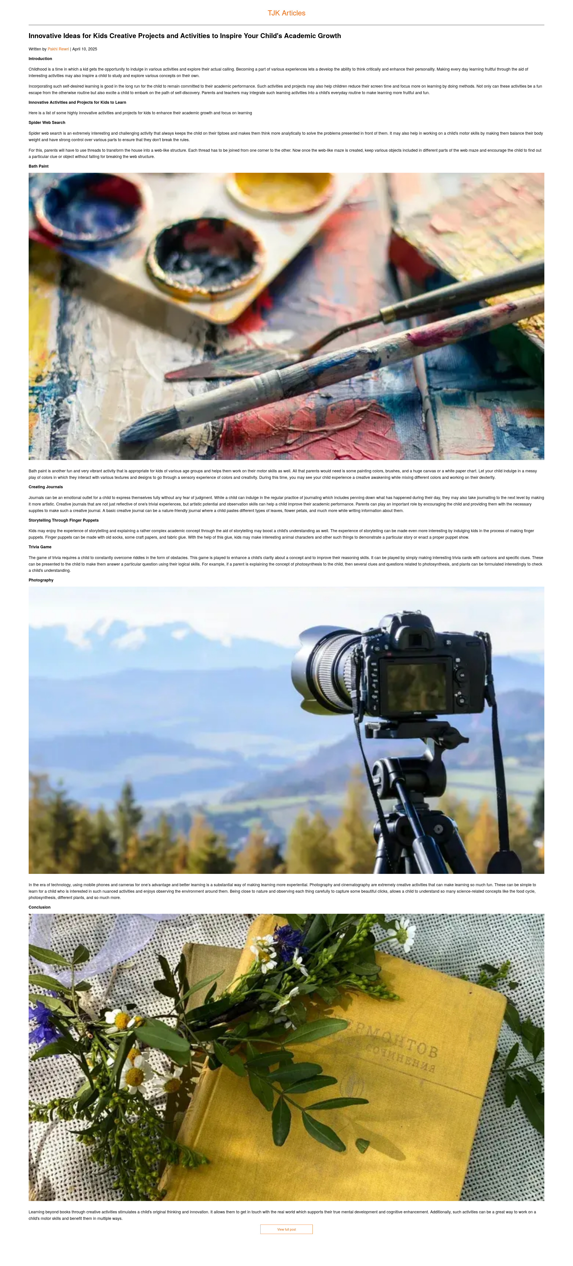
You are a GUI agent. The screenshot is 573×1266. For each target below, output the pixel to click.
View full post (286, 1229)
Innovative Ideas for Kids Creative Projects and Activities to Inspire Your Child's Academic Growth (185, 35)
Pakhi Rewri (58, 49)
